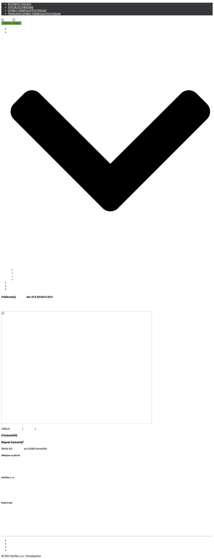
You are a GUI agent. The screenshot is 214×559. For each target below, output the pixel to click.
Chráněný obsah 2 (10, 471)
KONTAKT (13, 289)
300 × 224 (29, 428)
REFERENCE (14, 286)
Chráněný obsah (9, 467)
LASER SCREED (16, 282)
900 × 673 (41, 428)
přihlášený (18, 448)
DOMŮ (11, 29)
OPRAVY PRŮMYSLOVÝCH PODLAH (27, 10)
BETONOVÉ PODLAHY (19, 4)
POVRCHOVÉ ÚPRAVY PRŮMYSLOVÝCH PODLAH (34, 13)
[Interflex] (12, 19)
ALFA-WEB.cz (48, 556)
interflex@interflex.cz (12, 496)
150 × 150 (16, 428)
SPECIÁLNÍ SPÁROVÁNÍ (20, 7)
